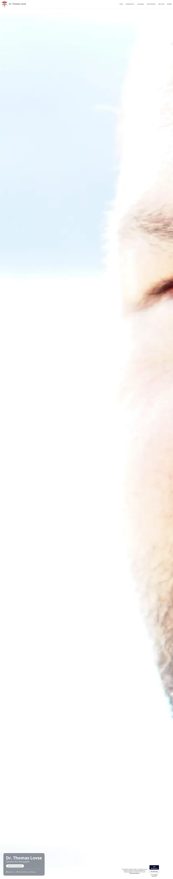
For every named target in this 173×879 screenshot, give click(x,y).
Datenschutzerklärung (134, 873)
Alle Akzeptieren (154, 867)
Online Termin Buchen (15, 866)
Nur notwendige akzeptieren (154, 875)
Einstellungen (154, 871)
